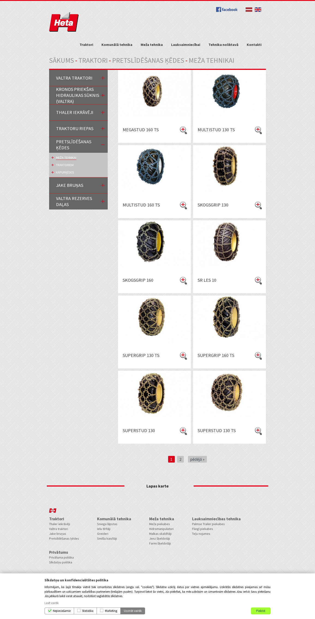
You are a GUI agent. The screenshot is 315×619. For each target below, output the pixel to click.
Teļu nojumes (201, 534)
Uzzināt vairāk (133, 611)
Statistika (87, 611)
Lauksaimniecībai (185, 44)
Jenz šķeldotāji (159, 538)
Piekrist (260, 611)
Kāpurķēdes (65, 172)
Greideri (102, 534)
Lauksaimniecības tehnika (216, 518)
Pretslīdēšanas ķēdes (148, 60)
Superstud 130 (139, 430)
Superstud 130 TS (217, 430)
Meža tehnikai (66, 157)
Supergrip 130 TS (141, 355)
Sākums (61, 60)
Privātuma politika (61, 557)
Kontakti (254, 44)
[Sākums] (64, 31)
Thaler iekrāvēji (59, 524)
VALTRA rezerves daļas (74, 201)
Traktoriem (65, 165)
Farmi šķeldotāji (160, 543)
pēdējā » (197, 459)
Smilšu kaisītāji (107, 538)
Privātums (58, 552)
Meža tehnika (152, 44)
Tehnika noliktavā (223, 44)
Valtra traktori (74, 78)
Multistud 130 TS (216, 129)
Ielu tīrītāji (103, 529)
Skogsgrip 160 (138, 280)
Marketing (111, 611)
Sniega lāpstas (107, 524)
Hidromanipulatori (161, 529)
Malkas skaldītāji (160, 534)
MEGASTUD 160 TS (141, 129)
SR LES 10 (207, 280)
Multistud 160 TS (141, 205)
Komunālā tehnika (116, 44)
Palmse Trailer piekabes (208, 524)
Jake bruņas (57, 534)
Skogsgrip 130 (213, 205)
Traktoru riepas (74, 128)
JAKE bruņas (69, 185)
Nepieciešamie (62, 611)
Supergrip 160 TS (216, 355)
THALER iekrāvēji (74, 112)
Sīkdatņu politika (60, 562)
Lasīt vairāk (52, 603)
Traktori (86, 44)
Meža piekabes (159, 524)
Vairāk (183, 130)
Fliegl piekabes (202, 529)
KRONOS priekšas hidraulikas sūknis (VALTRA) (77, 95)
